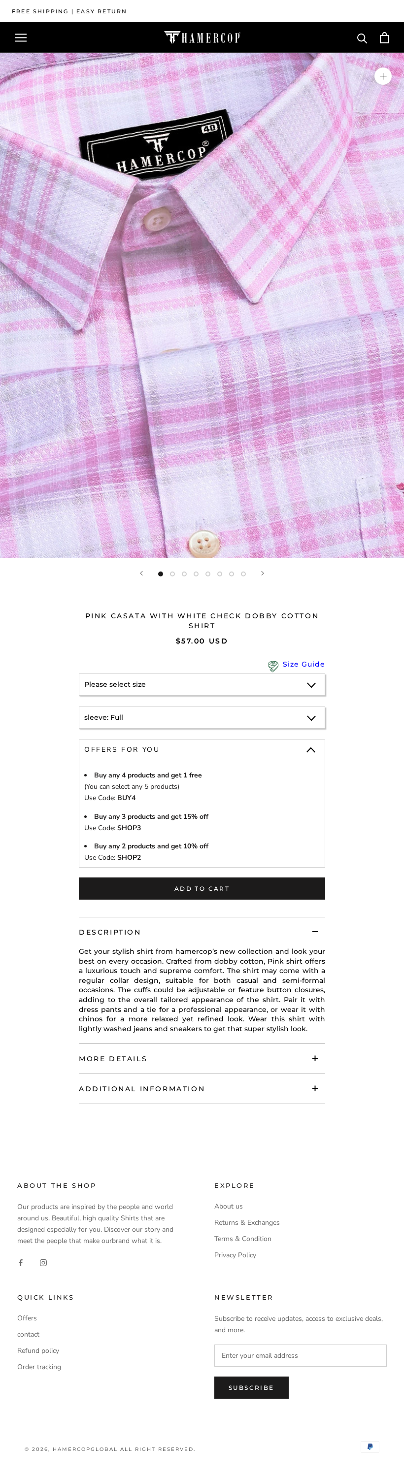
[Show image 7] (231, 574)
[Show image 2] (172, 574)
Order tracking (39, 1367)
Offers (27, 1318)
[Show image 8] (243, 574)
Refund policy (38, 1350)
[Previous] (141, 573)
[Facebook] (20, 1262)
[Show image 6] (219, 574)
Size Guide (304, 664)
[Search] (362, 38)
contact (28, 1334)
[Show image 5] (207, 574)
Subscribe (251, 1387)
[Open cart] (384, 37)
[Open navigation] (21, 38)
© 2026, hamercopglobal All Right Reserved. (110, 1449)
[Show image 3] (184, 574)
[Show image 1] (160, 574)
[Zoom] (383, 76)
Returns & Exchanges (247, 1222)
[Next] (262, 573)
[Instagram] (43, 1262)
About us (228, 1206)
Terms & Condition (242, 1239)
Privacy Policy (235, 1255)
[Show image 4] (196, 574)
